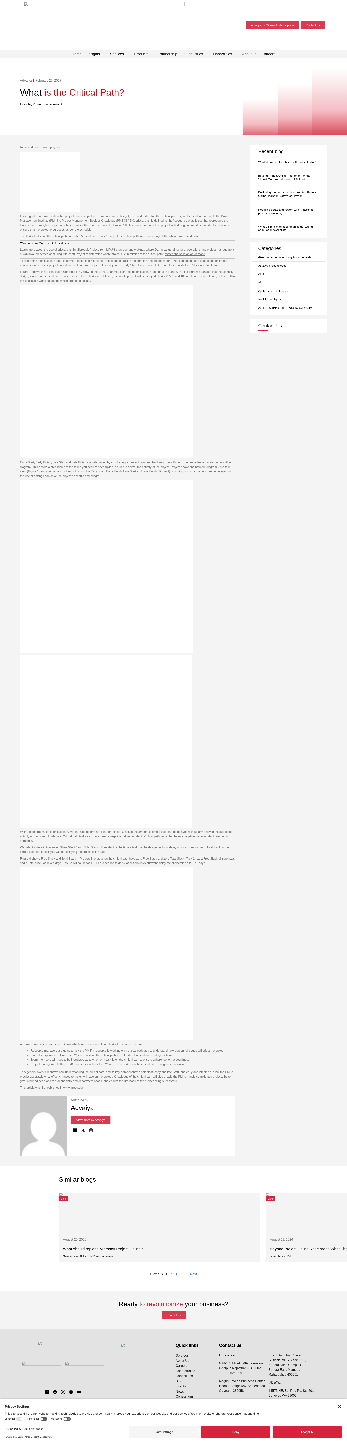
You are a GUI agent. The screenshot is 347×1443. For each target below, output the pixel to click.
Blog (179, 1381)
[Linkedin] (47, 1392)
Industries (195, 54)
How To (25, 104)
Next (193, 1274)
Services (117, 54)
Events (181, 1386)
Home (76, 54)
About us (249, 54)
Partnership (168, 54)
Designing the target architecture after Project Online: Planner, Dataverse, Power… (287, 194)
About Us (182, 1361)
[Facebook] (55, 1392)
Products (141, 54)
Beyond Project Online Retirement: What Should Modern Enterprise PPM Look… (284, 177)
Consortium (184, 1396)
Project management (47, 104)
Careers (268, 54)
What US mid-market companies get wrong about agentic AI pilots (285, 228)
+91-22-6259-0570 (232, 1373)
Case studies (185, 1371)
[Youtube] (79, 1392)
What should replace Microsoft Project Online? (287, 162)
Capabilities (222, 54)
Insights (93, 54)
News (180, 1391)
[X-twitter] (63, 1392)
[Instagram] (71, 1392)
